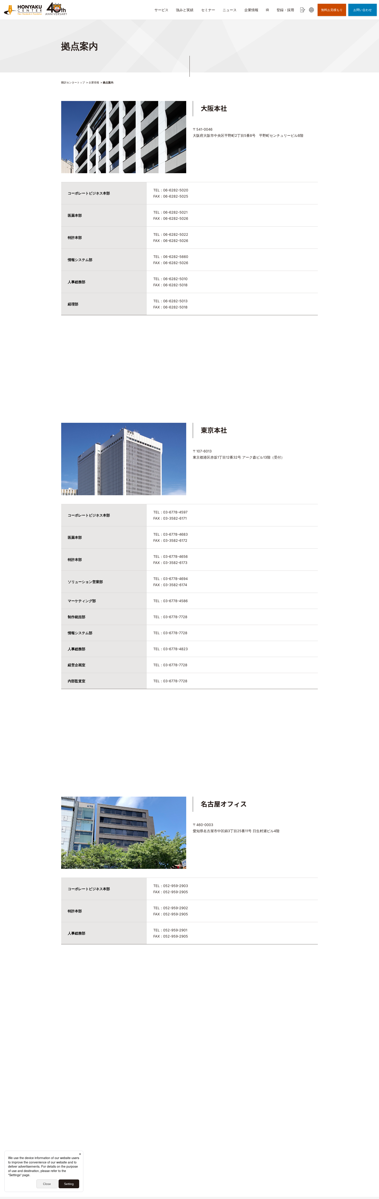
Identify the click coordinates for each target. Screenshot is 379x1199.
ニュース (230, 10)
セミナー (208, 10)
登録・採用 (285, 10)
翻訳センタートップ (73, 82)
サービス (161, 10)
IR (267, 10)
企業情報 (251, 10)
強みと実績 (184, 10)
